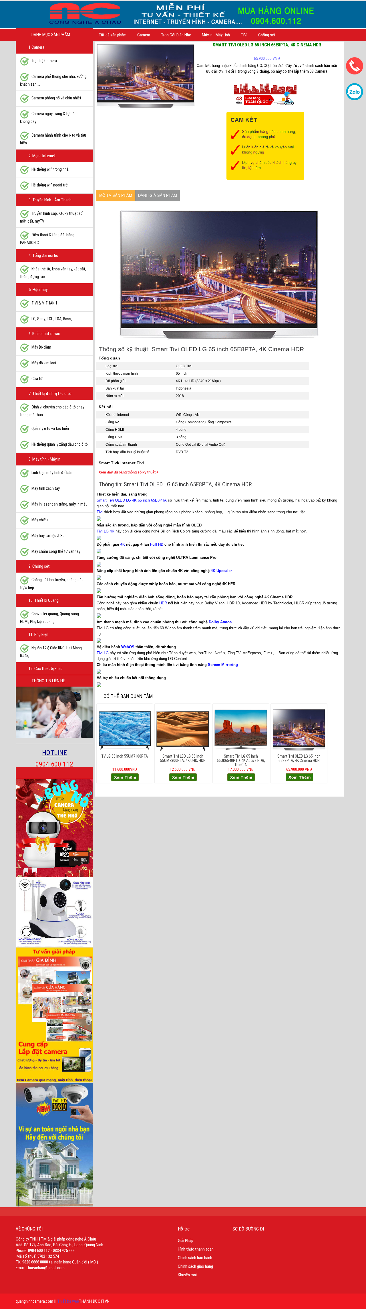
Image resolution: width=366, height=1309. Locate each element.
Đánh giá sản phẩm (157, 195)
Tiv (99, 512)
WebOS (127, 647)
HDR (163, 603)
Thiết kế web (68, 1301)
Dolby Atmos (220, 622)
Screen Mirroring (223, 665)
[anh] (145, 75)
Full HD (156, 544)
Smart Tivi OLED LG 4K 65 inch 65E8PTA (132, 500)
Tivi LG (103, 653)
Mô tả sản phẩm (115, 195)
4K (122, 544)
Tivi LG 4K (105, 531)
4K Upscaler (221, 571)
